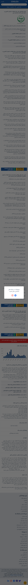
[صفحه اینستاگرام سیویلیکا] (13, 295)
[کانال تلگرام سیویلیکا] (15, 295)
